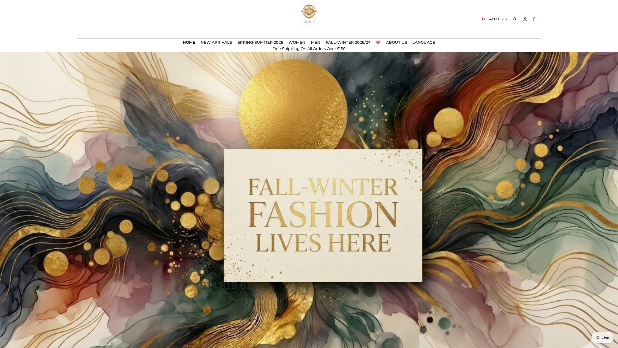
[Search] (514, 19)
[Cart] (535, 19)
